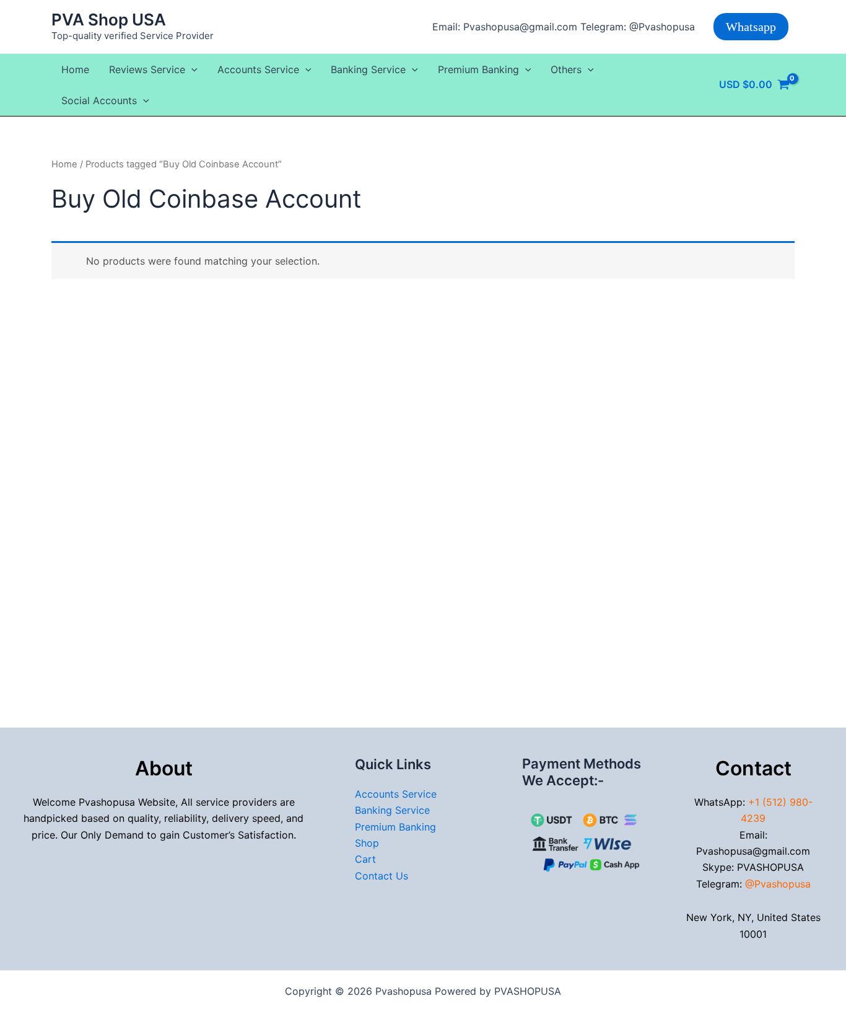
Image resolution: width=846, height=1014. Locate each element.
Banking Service (368, 69)
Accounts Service (258, 69)
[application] (191, 69)
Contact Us (381, 876)
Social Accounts (99, 100)
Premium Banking (478, 69)
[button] (751, 26)
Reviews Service (147, 69)
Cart (365, 859)
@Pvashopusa (778, 884)
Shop (367, 843)
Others (566, 69)
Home (75, 69)
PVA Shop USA (108, 19)
